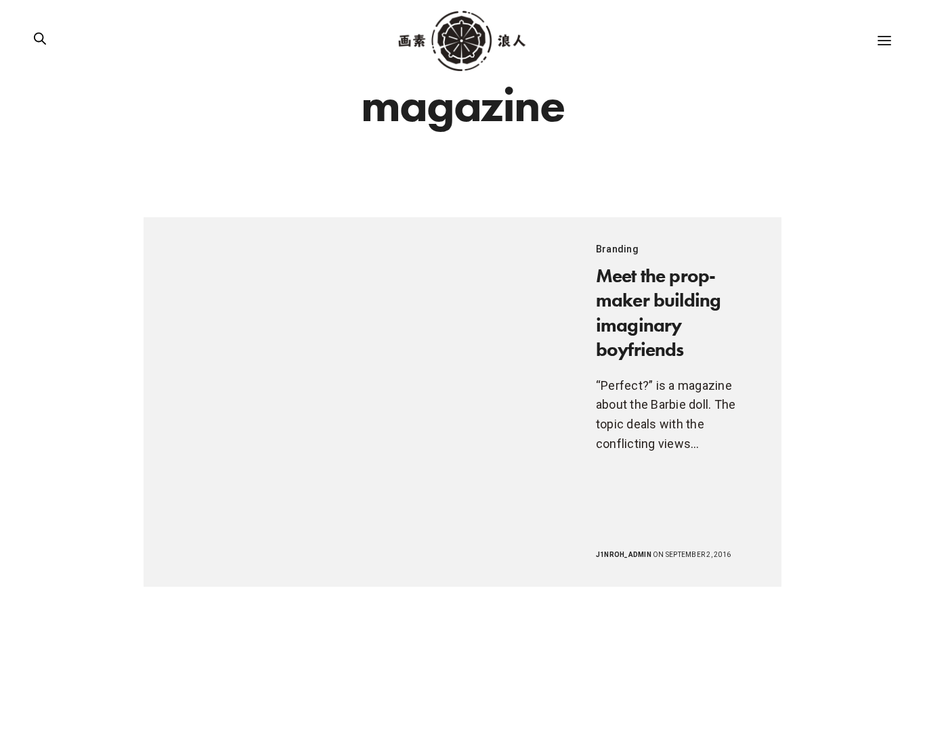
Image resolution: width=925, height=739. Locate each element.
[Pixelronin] (462, 40)
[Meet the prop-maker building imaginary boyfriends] (356, 402)
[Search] (40, 41)
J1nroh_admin (623, 554)
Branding (617, 249)
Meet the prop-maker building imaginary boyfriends (658, 312)
